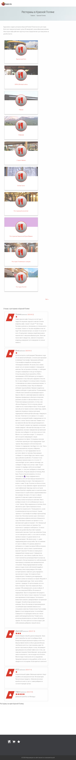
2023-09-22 (30, 314)
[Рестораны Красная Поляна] (6, 5)
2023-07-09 (30, 692)
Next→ (47, 299)
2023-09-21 (28, 351)
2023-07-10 (32, 631)
